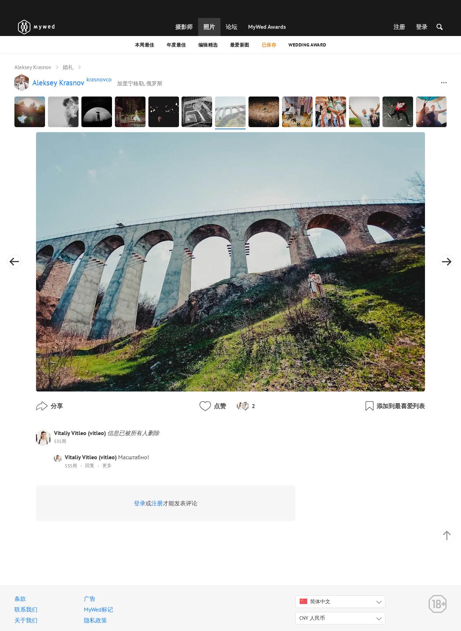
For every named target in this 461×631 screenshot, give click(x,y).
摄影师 (184, 26)
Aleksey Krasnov (32, 67)
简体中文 (320, 601)
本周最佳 (145, 45)
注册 (399, 26)
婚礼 (68, 67)
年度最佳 (176, 45)
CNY (312, 618)
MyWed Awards (267, 26)
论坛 (231, 26)
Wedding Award (307, 45)
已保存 (269, 45)
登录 (422, 26)
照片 (209, 26)
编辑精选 (208, 45)
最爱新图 (240, 45)
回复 (89, 465)
